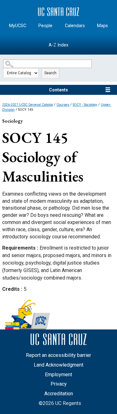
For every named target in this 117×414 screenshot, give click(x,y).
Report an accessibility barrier (58, 355)
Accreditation (58, 394)
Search (50, 73)
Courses (62, 105)
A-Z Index (58, 45)
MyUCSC (17, 25)
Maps (102, 25)
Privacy (59, 384)
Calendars (75, 25)
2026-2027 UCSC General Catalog (27, 105)
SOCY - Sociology (85, 105)
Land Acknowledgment (58, 365)
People (45, 25)
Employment (58, 374)
